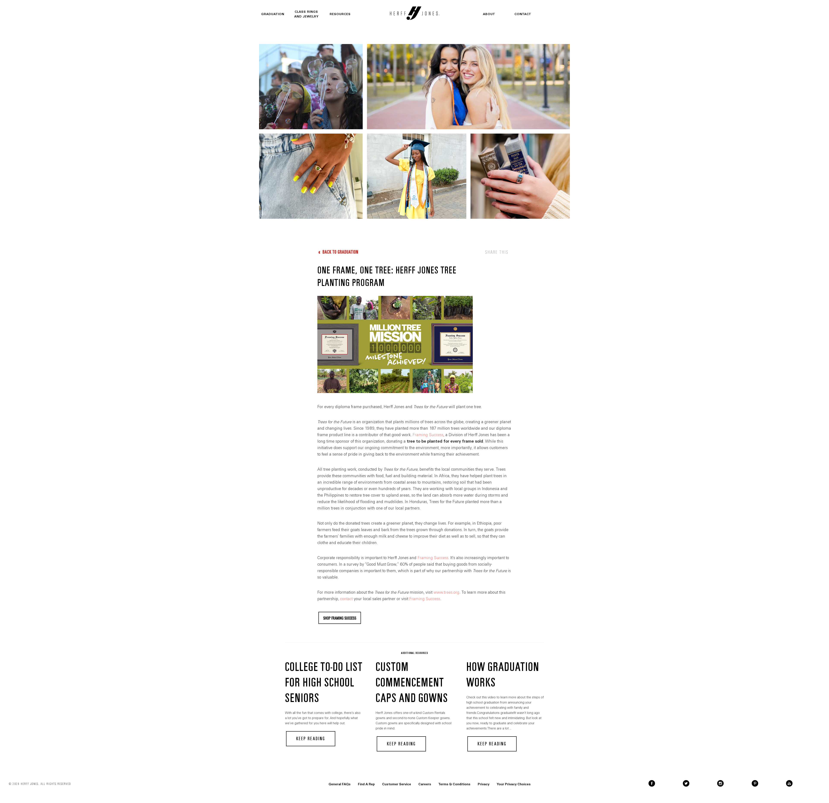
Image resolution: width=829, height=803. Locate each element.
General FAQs (340, 784)
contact (346, 599)
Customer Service (396, 784)
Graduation (272, 14)
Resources (340, 14)
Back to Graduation (339, 252)
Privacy (483, 784)
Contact (522, 14)
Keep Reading (310, 738)
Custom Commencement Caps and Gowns (412, 683)
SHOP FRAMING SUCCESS (339, 618)
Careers (424, 784)
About (489, 14)
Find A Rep (366, 784)
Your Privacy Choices (514, 784)
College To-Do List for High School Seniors (323, 683)
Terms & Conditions (454, 784)
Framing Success (428, 435)
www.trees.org (446, 592)
